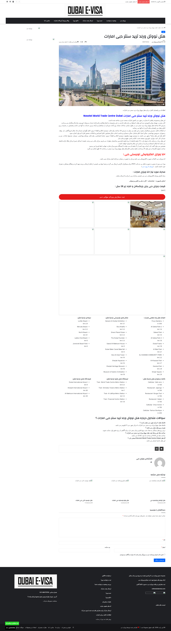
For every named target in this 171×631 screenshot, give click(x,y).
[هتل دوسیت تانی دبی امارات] (75, 489)
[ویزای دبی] (85, 11)
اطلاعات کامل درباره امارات (103, 615)
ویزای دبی (123, 20)
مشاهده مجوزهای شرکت (50, 601)
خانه (162, 27)
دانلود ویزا (76, 20)
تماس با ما (47, 20)
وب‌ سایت (107, 547)
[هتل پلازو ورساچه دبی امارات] (112, 489)
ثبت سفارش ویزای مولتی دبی (112, 197)
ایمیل (163, 547)
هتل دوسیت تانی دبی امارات (84, 500)
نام (164, 540)
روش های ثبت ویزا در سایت (103, 619)
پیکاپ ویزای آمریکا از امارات (61, 20)
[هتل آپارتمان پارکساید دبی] (148, 489)
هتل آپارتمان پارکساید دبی (157, 500)
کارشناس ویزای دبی (157, 42)
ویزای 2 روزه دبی (147, 166)
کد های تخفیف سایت (131, 1)
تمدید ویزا (100, 20)
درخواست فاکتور (106, 575)
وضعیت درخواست (111, 20)
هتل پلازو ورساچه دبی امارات (120, 500)
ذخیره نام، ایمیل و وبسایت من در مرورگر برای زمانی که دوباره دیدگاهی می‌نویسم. (142, 554)
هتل (159, 27)
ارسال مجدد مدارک (88, 20)
